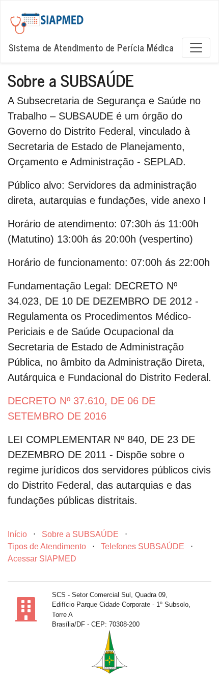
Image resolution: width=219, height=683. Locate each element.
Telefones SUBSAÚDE (142, 546)
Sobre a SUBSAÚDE (80, 534)
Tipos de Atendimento (47, 546)
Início (17, 534)
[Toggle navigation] (196, 48)
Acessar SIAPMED (42, 558)
